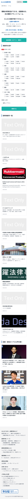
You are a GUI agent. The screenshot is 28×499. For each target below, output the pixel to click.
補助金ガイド (17, 441)
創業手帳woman (15, 443)
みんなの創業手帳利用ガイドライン (10, 476)
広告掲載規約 (6, 485)
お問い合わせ (15, 469)
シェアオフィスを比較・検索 (9, 450)
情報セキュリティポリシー (9, 482)
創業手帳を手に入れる (8, 435)
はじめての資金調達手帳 (9, 444)
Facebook (6, 457)
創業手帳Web (19, 1)
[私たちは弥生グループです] (10, 491)
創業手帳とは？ (5, 433)
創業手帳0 (4, 441)
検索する (14, 109)
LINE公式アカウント (15, 457)
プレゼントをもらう (21, 435)
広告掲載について (6, 469)
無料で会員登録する (16, 433)
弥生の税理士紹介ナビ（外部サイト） (12, 452)
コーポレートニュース (13, 463)
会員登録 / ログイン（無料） (14, 40)
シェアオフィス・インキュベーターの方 (13, 471)
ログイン (25, 1)
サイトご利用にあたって (9, 478)
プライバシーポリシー (8, 480)
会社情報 (4, 463)
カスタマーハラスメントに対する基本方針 (13, 484)
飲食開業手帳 (6, 443)
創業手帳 (10, 441)
